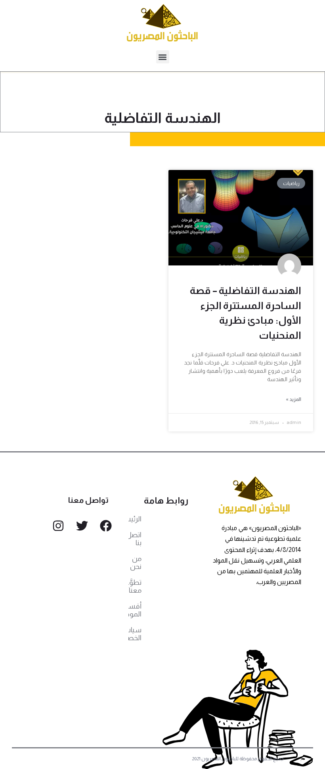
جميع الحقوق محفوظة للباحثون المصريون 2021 (238, 758)
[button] (162, 56)
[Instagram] (58, 526)
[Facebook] (106, 526)
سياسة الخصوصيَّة (134, 634)
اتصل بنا (134, 539)
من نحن (135, 563)
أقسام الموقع (134, 610)
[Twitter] (82, 526)
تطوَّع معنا (134, 586)
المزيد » (293, 399)
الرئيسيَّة (134, 519)
